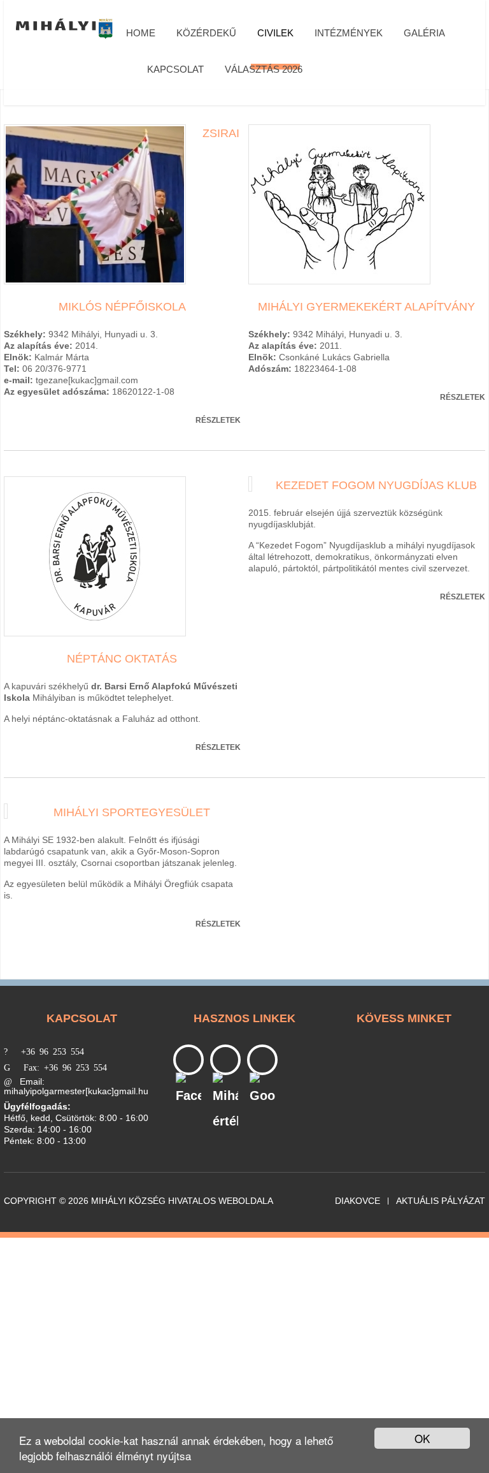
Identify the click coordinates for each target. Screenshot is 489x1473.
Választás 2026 (263, 69)
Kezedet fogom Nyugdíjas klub (376, 485)
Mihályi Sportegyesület (131, 812)
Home (140, 32)
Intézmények (349, 32)
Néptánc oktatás (122, 658)
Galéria (424, 32)
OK (422, 1438)
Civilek (275, 32)
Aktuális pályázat (440, 1201)
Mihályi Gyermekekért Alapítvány (366, 306)
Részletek (218, 420)
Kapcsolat (175, 69)
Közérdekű (206, 32)
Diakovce (357, 1201)
